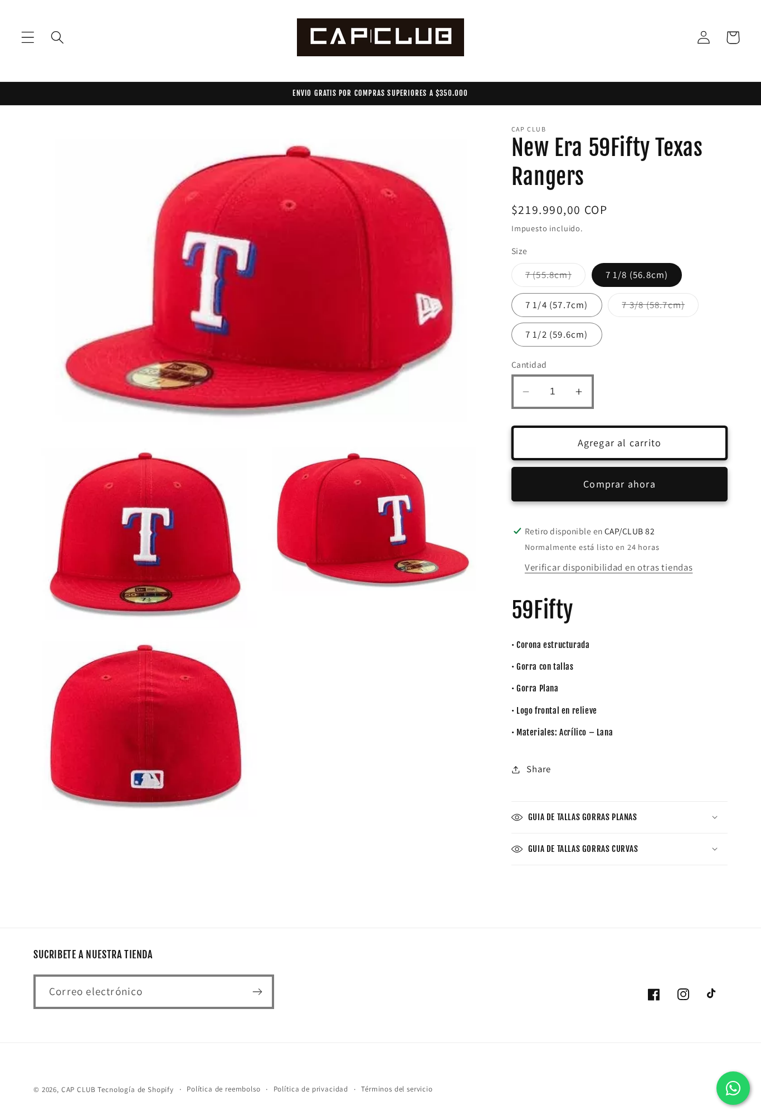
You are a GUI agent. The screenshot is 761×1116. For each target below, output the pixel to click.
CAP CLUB (78, 1089)
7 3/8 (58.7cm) (660, 307)
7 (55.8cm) (555, 277)
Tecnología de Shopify (135, 1089)
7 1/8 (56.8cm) (637, 275)
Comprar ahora (619, 483)
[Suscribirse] (257, 991)
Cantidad (529, 364)
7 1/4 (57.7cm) (556, 305)
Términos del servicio (397, 1089)
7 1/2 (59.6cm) (556, 334)
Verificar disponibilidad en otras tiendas (609, 567)
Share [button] (538, 769)
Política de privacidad (311, 1089)
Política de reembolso (224, 1089)
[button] (28, 37)
